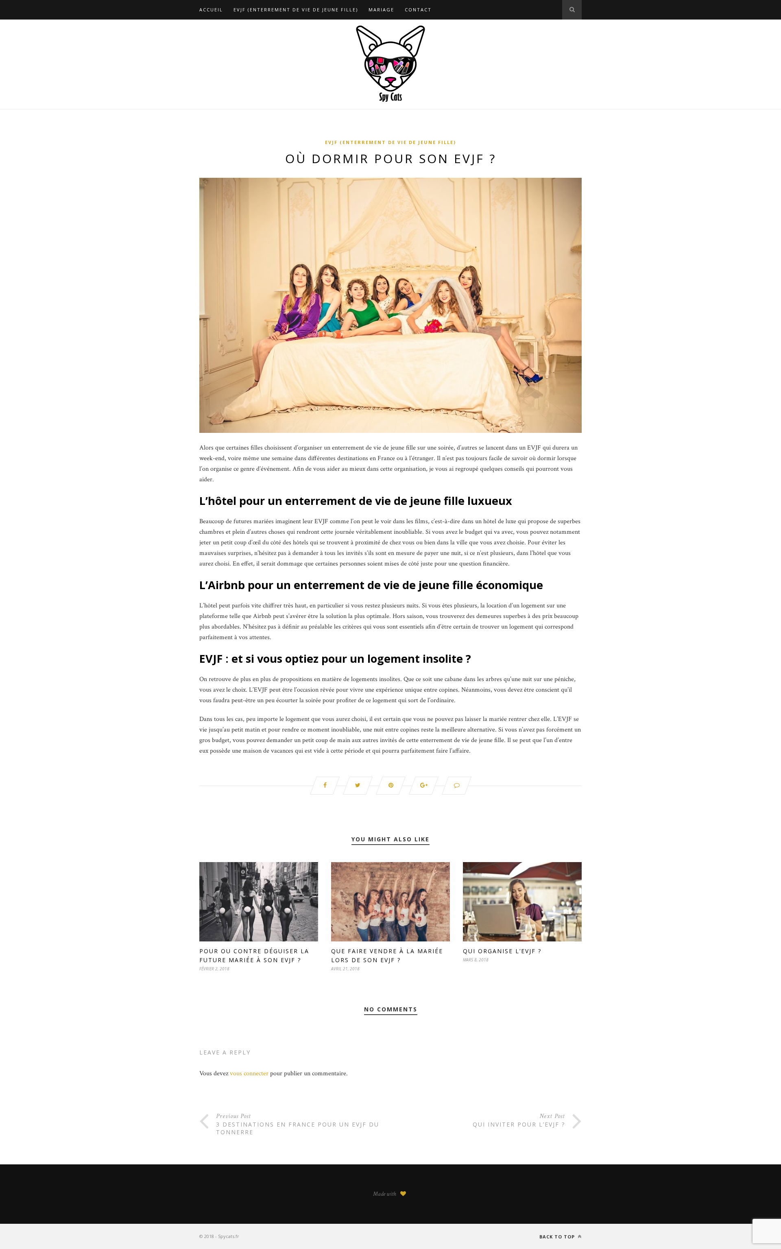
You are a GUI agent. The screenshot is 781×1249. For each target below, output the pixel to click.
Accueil (211, 10)
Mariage (381, 10)
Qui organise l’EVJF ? (502, 951)
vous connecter (249, 1073)
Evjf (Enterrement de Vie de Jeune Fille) (295, 10)
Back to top (557, 1237)
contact (418, 10)
